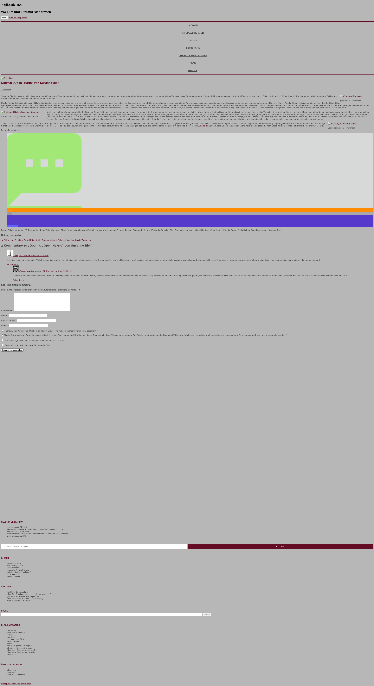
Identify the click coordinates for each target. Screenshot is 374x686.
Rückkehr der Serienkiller (17, 592)
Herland (10, 635)
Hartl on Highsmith (15, 565)
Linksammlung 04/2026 (17, 527)
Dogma (146, 230)
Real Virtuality (13, 641)
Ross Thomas (13, 568)
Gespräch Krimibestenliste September (23, 596)
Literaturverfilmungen (193, 55)
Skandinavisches (75, 230)
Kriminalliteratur (193, 33)
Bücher (193, 40)
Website (5, 325)
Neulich (192, 70)
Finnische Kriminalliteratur (18, 570)
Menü (4, 18)
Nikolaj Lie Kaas (201, 230)
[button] (44, 207)
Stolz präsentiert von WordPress (16, 683)
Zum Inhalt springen (18, 18)
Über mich (11, 670)
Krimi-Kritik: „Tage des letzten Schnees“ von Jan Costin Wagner (60, 240)
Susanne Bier (274, 230)
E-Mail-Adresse (9, 320)
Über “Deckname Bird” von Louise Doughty (25, 598)
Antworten (11, 264)
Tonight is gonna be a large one (20, 646)
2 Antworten (6, 90)
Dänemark (137, 230)
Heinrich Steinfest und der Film (20, 572)
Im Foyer (193, 25)
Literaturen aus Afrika (16, 639)
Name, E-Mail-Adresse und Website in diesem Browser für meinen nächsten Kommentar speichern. (51, 331)
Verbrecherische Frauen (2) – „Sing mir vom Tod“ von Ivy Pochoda (35, 529)
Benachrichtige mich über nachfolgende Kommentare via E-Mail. (34, 340)
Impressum (12, 672)
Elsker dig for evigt (159, 230)
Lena (15, 255)
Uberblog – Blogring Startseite (19, 648)
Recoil (9, 643)
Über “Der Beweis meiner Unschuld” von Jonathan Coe (30, 594)
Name (4, 315)
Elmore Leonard (13, 576)
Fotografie (193, 48)
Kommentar (7, 310)
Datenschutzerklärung (16, 674)
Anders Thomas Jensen (120, 230)
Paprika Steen (229, 230)
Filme (193, 63)
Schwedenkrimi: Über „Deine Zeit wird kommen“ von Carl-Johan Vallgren (37, 534)
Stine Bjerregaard (259, 230)
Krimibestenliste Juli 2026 (18, 531)
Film (172, 230)
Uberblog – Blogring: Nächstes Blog (22, 652)
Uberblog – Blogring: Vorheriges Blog (22, 650)
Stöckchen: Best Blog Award (15, 240)
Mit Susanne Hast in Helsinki (19, 601)
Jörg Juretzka (13, 574)
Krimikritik (11, 637)
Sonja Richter (244, 230)
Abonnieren (280, 546)
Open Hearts (216, 230)
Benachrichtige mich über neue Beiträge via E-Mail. (28, 345)
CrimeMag (11, 630)
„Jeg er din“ (203, 126)
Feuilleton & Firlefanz (16, 633)
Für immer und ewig (184, 230)
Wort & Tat (11, 654)
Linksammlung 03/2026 (17, 536)
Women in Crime (14, 563)
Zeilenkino (11, 5)
